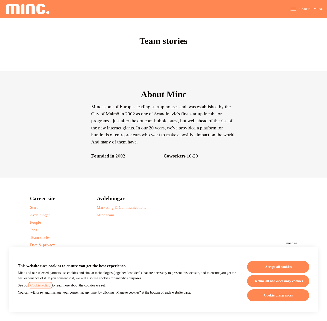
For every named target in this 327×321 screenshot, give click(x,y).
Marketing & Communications (121, 207)
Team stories (40, 237)
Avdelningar (40, 215)
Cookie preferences (278, 295)
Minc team (105, 215)
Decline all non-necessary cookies (278, 281)
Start (34, 207)
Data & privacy (42, 245)
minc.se (291, 243)
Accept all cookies (278, 267)
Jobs (33, 230)
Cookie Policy (40, 285)
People (35, 222)
